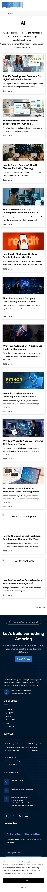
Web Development (22, 47)
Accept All (23, 881)
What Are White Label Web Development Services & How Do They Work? (21, 212)
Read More (7, 91)
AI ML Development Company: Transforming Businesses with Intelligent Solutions (19, 301)
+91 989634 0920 (17, 781)
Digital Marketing (34, 32)
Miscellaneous (14, 36)
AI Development (10, 32)
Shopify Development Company (15, 44)
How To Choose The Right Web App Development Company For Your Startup (22, 539)
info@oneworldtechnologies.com (22, 789)
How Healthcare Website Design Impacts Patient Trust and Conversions (20, 123)
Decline (23, 887)
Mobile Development (22, 40)
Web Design (38, 44)
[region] (23, 874)
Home (8, 13)
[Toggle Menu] (43, 5)
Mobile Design (30, 36)
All (22, 32)
